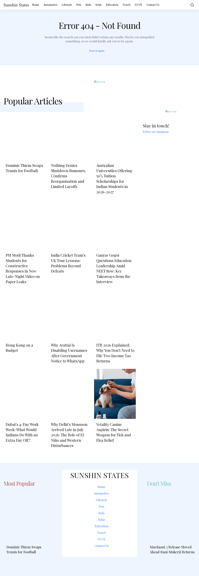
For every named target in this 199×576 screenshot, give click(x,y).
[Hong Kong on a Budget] (24, 315)
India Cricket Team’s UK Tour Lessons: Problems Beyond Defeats (68, 263)
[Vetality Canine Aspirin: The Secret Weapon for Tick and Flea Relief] (115, 394)
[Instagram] (99, 563)
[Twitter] (107, 563)
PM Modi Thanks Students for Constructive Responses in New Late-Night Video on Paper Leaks (23, 268)
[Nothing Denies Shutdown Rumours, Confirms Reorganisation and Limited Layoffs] (69, 135)
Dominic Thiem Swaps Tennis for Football (24, 168)
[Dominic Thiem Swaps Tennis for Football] (24, 135)
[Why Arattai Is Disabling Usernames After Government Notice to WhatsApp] (69, 315)
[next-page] (10, 559)
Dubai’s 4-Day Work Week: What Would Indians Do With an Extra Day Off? (22, 432)
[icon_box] (99, 51)
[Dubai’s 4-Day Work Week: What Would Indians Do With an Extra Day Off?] (24, 394)
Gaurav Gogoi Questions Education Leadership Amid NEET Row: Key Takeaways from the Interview (113, 268)
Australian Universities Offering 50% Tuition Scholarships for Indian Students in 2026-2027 (114, 178)
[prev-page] (5, 559)
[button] (190, 4)
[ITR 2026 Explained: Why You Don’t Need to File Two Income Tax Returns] (115, 315)
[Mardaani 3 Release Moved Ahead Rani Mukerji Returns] (171, 512)
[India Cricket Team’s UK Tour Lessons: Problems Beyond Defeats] (69, 225)
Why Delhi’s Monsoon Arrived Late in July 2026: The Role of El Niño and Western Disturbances (69, 435)
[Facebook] (92, 563)
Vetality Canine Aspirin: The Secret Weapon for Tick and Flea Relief (113, 432)
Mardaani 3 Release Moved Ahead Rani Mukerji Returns (172, 549)
